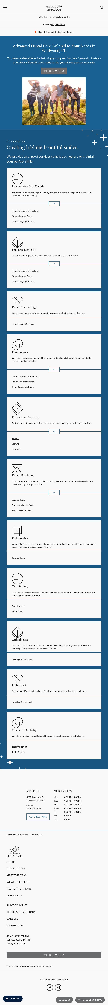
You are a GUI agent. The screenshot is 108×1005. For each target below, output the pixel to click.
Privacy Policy (17, 905)
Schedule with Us (54, 71)
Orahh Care (15, 925)
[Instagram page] (58, 987)
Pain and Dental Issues (22, 510)
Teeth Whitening (19, 746)
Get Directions (38, 816)
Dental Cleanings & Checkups (25, 211)
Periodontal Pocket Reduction (25, 376)
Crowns (15, 443)
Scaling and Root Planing (23, 381)
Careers (12, 918)
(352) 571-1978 (57, 24)
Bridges (15, 438)
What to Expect (18, 882)
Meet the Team (17, 875)
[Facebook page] (50, 987)
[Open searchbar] (102, 8)
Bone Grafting (18, 606)
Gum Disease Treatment (23, 387)
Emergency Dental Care (22, 505)
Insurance (14, 895)
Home (11, 861)
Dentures (16, 449)
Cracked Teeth (18, 499)
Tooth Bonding (18, 752)
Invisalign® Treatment (22, 659)
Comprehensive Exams (22, 216)
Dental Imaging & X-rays (23, 221)
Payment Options (19, 888)
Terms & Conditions (21, 912)
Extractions (17, 611)
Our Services (16, 868)
